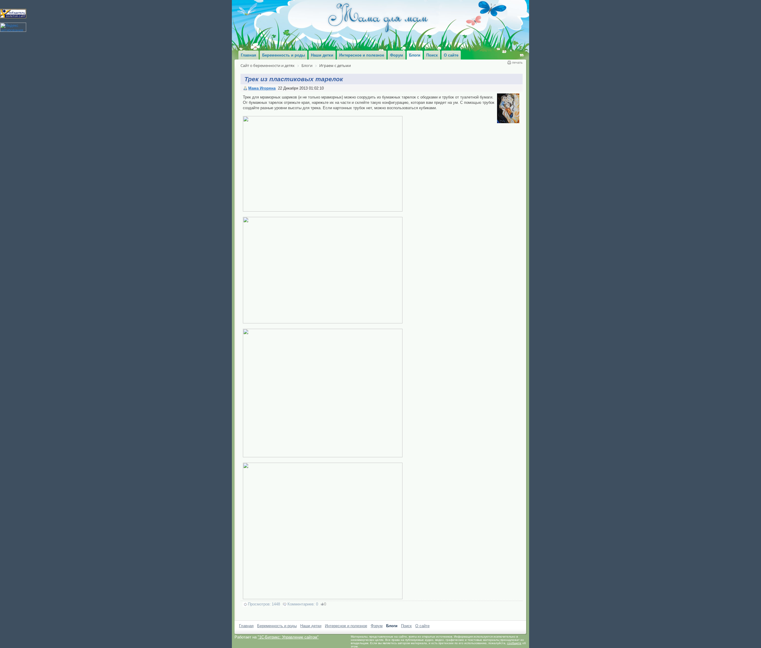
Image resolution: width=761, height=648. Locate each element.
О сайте (422, 626)
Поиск (406, 626)
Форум (377, 626)
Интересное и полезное (346, 626)
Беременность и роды (277, 626)
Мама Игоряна (262, 88)
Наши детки (310, 626)
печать (517, 62)
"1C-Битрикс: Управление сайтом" (288, 637)
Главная (246, 626)
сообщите (514, 643)
